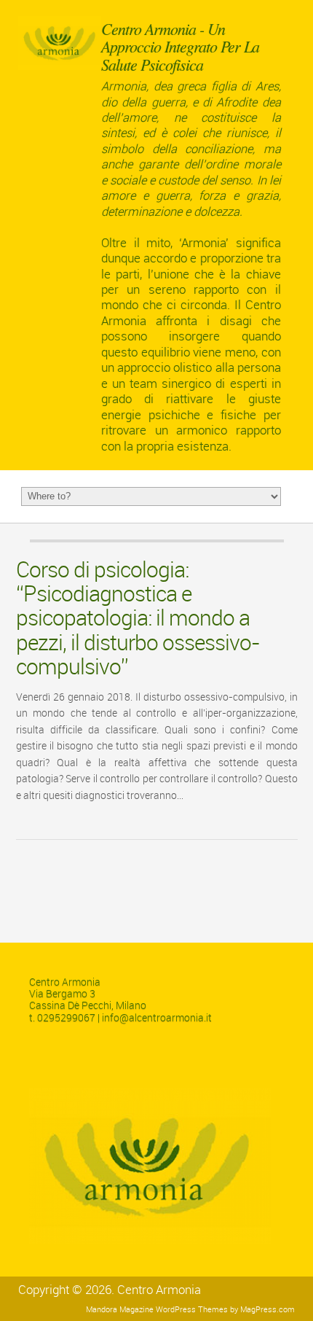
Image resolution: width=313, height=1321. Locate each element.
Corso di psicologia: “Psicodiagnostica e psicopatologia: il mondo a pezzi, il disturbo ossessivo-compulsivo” (138, 618)
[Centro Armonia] (59, 67)
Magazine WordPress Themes (173, 1309)
